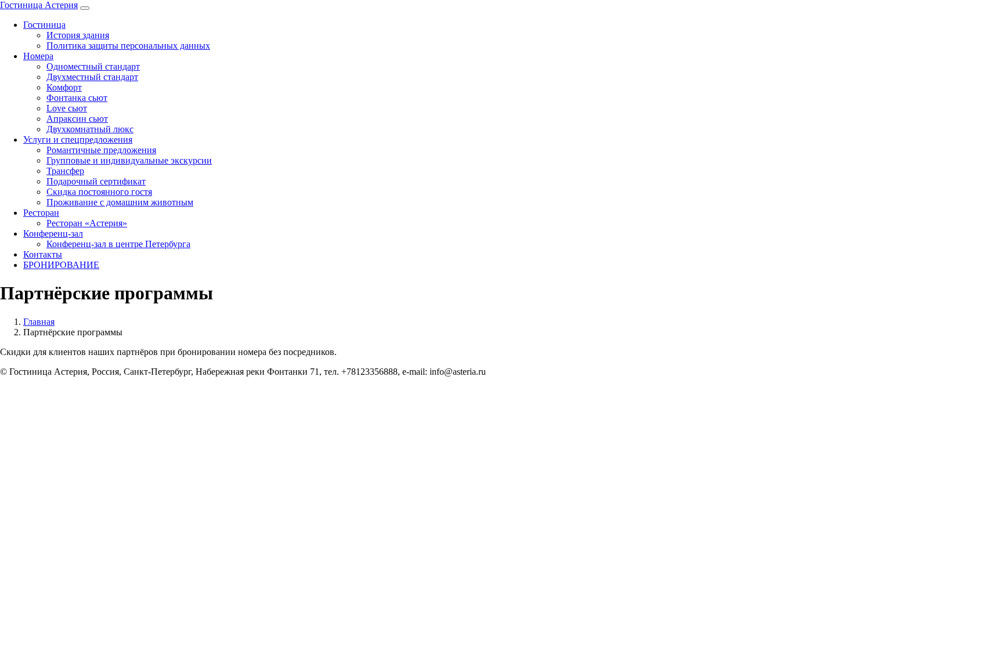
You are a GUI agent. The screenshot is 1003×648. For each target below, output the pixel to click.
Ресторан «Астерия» (86, 223)
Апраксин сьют (77, 119)
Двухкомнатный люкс (90, 129)
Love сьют (66, 108)
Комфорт (64, 87)
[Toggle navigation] (84, 8)
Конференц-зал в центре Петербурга (118, 244)
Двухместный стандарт (92, 77)
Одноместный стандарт (93, 66)
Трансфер (65, 171)
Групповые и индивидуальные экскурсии (129, 160)
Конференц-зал (53, 233)
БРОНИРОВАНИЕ (61, 265)
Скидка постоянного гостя (99, 192)
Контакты (42, 254)
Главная (39, 322)
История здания (77, 35)
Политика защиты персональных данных (128, 45)
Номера (38, 56)
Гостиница (44, 25)
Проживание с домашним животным (119, 202)
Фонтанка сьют (76, 98)
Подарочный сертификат (96, 181)
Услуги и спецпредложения (77, 139)
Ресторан (41, 213)
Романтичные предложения (101, 150)
